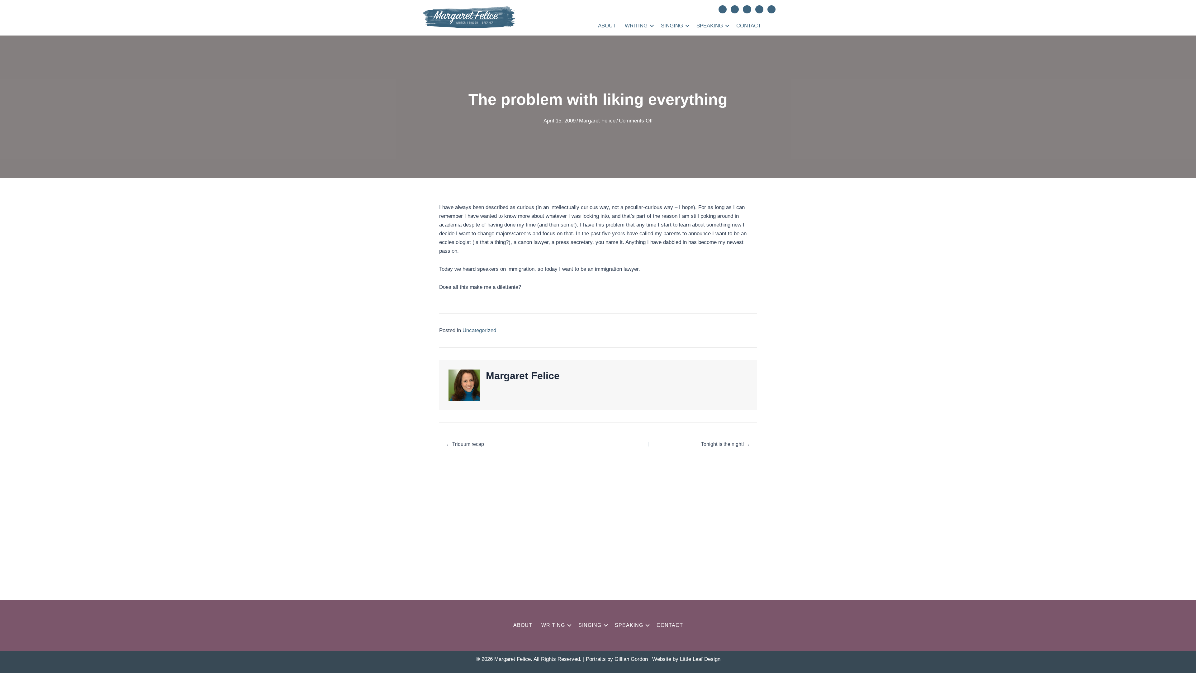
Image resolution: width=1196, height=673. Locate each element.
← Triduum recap (465, 444)
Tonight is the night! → (725, 444)
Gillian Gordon (631, 659)
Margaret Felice (597, 121)
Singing (672, 26)
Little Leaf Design (700, 659)
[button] (652, 26)
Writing (636, 26)
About (607, 26)
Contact (748, 26)
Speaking (709, 26)
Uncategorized (479, 330)
